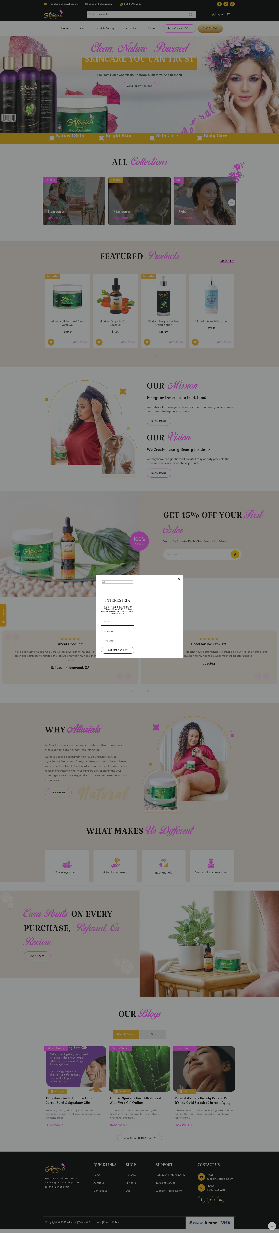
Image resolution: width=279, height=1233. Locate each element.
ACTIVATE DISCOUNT (118, 650)
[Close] (179, 579)
